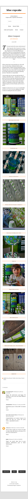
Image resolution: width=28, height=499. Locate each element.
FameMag (9, 485)
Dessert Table (16, 26)
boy (8, 378)
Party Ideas (18, 378)
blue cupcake (14, 10)
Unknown (8, 427)
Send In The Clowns (9, 68)
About (16, 29)
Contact (21, 29)
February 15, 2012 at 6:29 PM (18, 404)
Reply (7, 399)
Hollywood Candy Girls (8, 89)
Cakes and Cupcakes (8, 29)
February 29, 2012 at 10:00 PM (15, 439)
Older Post (22, 471)
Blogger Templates (17, 485)
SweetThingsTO (9, 391)
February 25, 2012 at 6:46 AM (17, 427)
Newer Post (6, 471)
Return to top (14, 482)
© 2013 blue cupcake (13, 483)
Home (9, 26)
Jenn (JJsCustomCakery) (12, 414)
